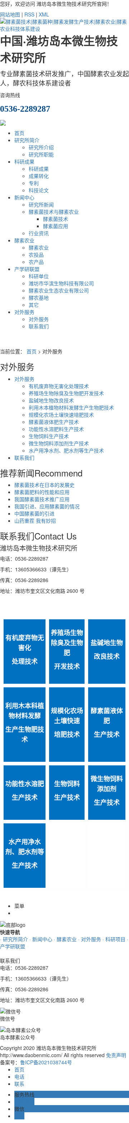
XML (44, 14)
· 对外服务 (89, 939)
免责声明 (116, 1055)
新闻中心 (24, 197)
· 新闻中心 (40, 939)
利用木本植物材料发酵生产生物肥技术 (71, 407)
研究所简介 (26, 140)
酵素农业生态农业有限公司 (59, 290)
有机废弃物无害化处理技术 (59, 385)
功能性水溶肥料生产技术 (56, 428)
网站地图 (10, 14)
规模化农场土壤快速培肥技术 (61, 414)
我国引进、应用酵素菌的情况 (47, 506)
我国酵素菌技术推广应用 (42, 499)
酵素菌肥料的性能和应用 (42, 491)
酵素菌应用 (55, 225)
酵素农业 (24, 240)
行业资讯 (39, 233)
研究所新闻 (41, 204)
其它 (34, 304)
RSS (29, 14)
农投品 (36, 254)
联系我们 (39, 326)
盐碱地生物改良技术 (51, 400)
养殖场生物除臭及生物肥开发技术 (66, 393)
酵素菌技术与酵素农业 (54, 211)
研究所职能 (41, 154)
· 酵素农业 (65, 939)
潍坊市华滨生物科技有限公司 (61, 283)
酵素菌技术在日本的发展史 (44, 484)
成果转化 (39, 175)
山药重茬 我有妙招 (35, 520)
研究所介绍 (41, 147)
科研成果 (24, 161)
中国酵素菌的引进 (34, 513)
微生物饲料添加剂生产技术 (59, 443)
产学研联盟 (26, 268)
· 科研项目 (113, 939)
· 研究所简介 (14, 939)
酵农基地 (39, 297)
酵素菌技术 (55, 218)
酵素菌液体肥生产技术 (54, 421)
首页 (19, 132)
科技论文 (39, 190)
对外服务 (24, 311)
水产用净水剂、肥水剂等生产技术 (66, 450)
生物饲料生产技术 (49, 436)
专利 (34, 183)
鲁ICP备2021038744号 (46, 1062)
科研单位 (39, 276)
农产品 (36, 261)
